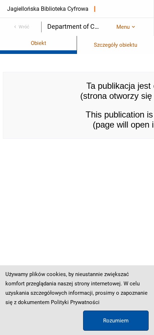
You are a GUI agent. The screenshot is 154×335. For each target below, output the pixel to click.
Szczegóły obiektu (115, 45)
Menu (123, 27)
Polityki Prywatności (75, 302)
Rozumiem (116, 320)
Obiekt (38, 43)
